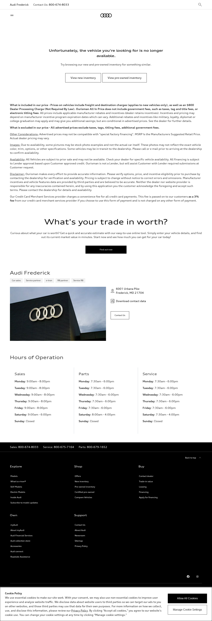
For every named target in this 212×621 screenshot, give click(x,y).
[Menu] (12, 15)
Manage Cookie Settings (187, 609)
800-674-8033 (59, 4)
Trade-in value (146, 481)
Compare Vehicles (83, 497)
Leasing (143, 486)
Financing (144, 492)
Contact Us (80, 525)
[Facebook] (188, 576)
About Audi (80, 530)
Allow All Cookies (187, 598)
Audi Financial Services (21, 535)
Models (14, 476)
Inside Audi (15, 497)
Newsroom (80, 535)
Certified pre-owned (84, 492)
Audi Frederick (19, 4)
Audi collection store (20, 541)
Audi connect (16, 551)
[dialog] (106, 604)
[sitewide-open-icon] (200, 5)
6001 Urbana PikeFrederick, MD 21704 (130, 290)
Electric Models (17, 492)
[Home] (106, 15)
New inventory (82, 481)
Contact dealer (146, 476)
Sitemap (79, 541)
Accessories (16, 546)
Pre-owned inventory (85, 486)
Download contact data (131, 301)
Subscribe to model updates (24, 502)
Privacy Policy (81, 546)
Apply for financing (148, 497)
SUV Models (16, 486)
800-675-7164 (64, 447)
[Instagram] (197, 576)
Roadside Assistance (20, 556)
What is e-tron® (18, 481)
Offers (78, 476)
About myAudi (17, 530)
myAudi (14, 525)
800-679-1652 (97, 447)
